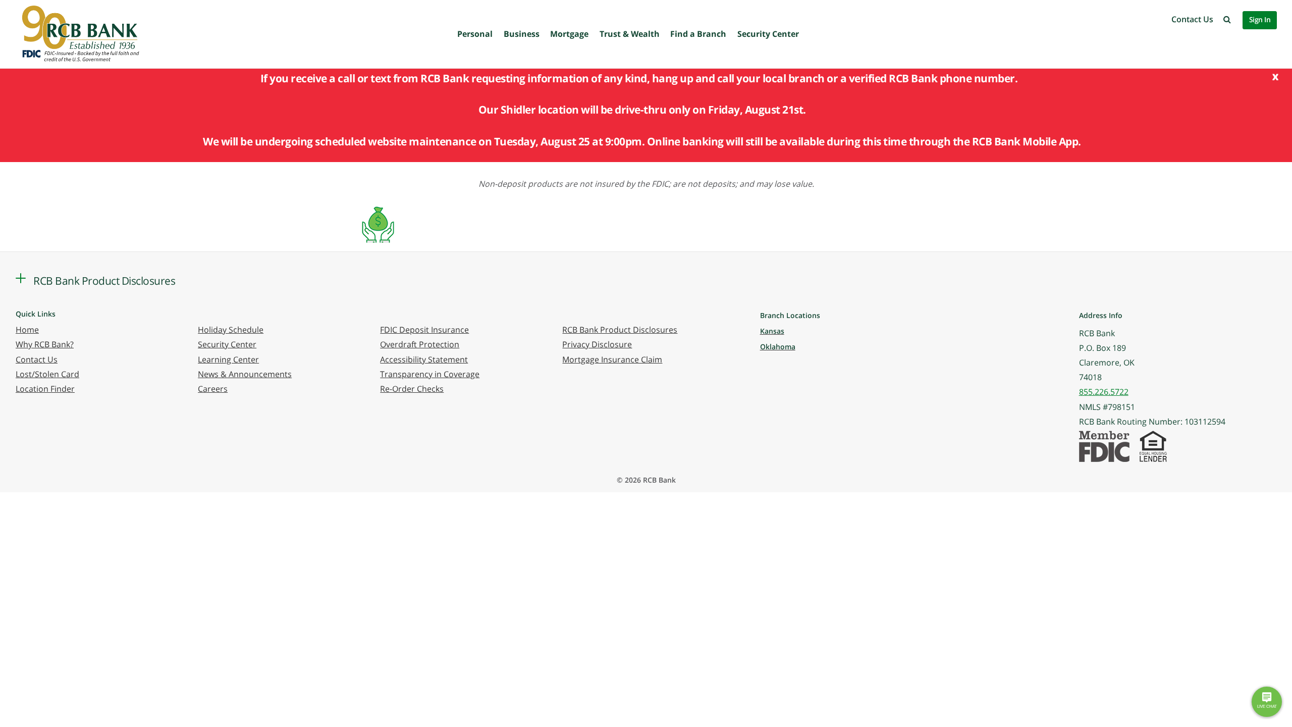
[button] (1227, 19)
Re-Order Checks (412, 388)
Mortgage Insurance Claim (612, 359)
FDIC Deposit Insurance (424, 329)
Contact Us (1192, 19)
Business (522, 33)
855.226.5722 (1103, 391)
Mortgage (569, 33)
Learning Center (228, 359)
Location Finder (45, 388)
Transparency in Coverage (429, 374)
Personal (475, 33)
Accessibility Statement (424, 359)
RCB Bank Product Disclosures (619, 329)
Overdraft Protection (419, 344)
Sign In (1260, 19)
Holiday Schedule (230, 329)
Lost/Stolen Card (47, 374)
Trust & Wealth (630, 33)
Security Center (768, 33)
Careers (213, 388)
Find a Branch (698, 33)
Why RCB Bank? (45, 344)
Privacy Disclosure (597, 344)
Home (27, 329)
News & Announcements (245, 374)
